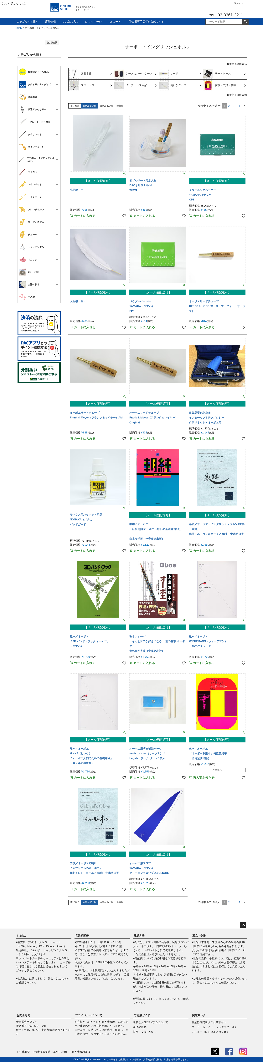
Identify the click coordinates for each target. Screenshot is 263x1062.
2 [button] (229, 105)
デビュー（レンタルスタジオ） (210, 1031)
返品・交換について (145, 1031)
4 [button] (239, 105)
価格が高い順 (106, 105)
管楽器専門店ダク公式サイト (146, 21)
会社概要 (24, 1051)
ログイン (238, 3)
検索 (245, 21)
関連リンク (199, 1015)
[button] (244, 106)
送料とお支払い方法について (150, 1022)
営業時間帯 (82, 935)
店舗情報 (50, 21)
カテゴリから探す (27, 21)
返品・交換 (199, 935)
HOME (18, 28)
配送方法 (139, 935)
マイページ (95, 21)
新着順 (119, 105)
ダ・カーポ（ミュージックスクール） (214, 1027)
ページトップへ (243, 925)
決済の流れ (140, 1027)
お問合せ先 (23, 1015)
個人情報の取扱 (80, 1051)
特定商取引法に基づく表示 (50, 1051)
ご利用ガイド (142, 1015)
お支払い (22, 935)
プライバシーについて (88, 1015)
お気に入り (72, 21)
